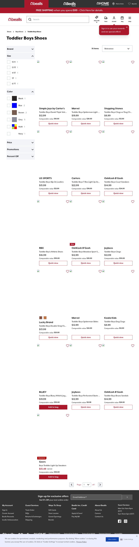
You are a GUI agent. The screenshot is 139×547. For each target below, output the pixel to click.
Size (9, 56)
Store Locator (53, 513)
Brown (22, 112)
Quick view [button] (57, 124)
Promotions (13, 149)
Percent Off (12, 156)
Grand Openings (54, 517)
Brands (51, 520)
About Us (98, 510)
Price (9, 142)
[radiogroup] (43, 317)
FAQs (27, 513)
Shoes (9, 32)
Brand (10, 49)
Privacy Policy (81, 542)
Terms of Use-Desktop (71, 533)
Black (21, 98)
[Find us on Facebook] (119, 521)
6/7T (15, 83)
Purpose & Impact (105, 533)
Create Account (8, 513)
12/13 (15, 67)
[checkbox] (8, 62)
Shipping (28, 520)
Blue (21, 105)
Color (10, 92)
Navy (21, 133)
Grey (21, 119)
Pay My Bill (76, 517)
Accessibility (118, 533)
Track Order (29, 510)
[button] (127, 539)
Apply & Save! (77, 513)
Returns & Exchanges (33, 517)
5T (14, 78)
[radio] (40, 317)
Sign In (4, 510)
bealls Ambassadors (10, 520)
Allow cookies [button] (112, 539)
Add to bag (57, 408)
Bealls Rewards (8, 517)
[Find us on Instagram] (125, 521)
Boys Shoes (19, 32)
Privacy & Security (54, 533)
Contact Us (99, 517)
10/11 (15, 62)
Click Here (85, 10)
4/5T (15, 73)
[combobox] (58, 19)
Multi (21, 126)
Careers (98, 513)
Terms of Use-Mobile (88, 533)
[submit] (127, 497)
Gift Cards (52, 510)
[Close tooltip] (126, 27)
